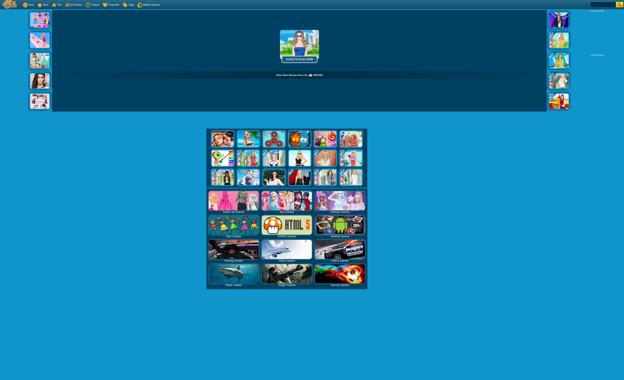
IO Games (76, 4)
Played (95, 4)
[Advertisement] (15, 58)
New (31, 4)
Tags (131, 4)
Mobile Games (151, 4)
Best (45, 4)
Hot (59, 4)
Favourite (113, 4)
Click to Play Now (299, 59)
